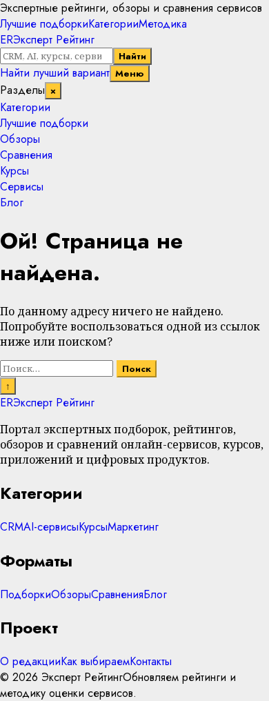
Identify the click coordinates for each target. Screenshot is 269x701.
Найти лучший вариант (55, 73)
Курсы (14, 171)
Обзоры (20, 139)
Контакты (151, 661)
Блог (11, 202)
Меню (129, 73)
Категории (113, 24)
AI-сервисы (51, 527)
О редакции (30, 661)
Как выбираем (95, 661)
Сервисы (21, 187)
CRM (11, 527)
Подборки (25, 594)
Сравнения (26, 155)
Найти (132, 56)
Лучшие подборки (44, 24)
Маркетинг (133, 527)
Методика (163, 24)
